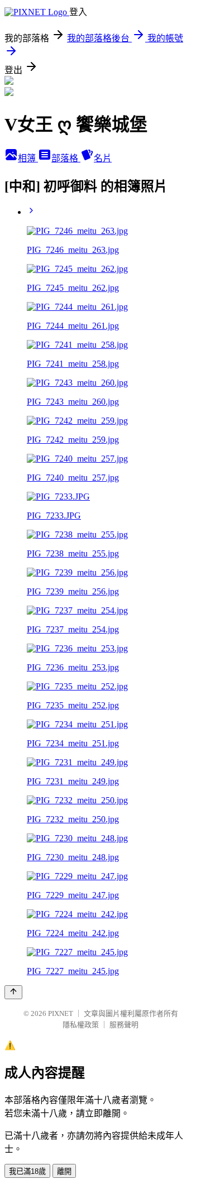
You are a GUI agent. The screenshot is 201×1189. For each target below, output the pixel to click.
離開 (64, 1171)
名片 (103, 158)
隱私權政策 (81, 1024)
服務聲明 (123, 1024)
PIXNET (60, 1013)
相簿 (28, 158)
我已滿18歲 (27, 1171)
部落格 (65, 158)
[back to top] (13, 992)
